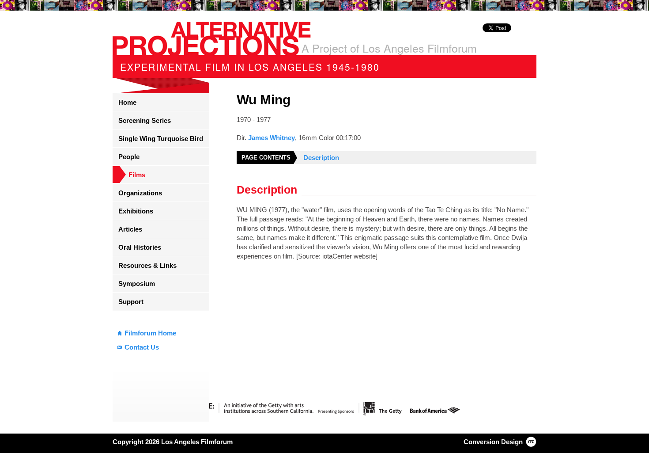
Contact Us (142, 347)
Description (321, 157)
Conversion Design (493, 441)
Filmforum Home (150, 333)
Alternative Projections (212, 38)
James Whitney (271, 137)
